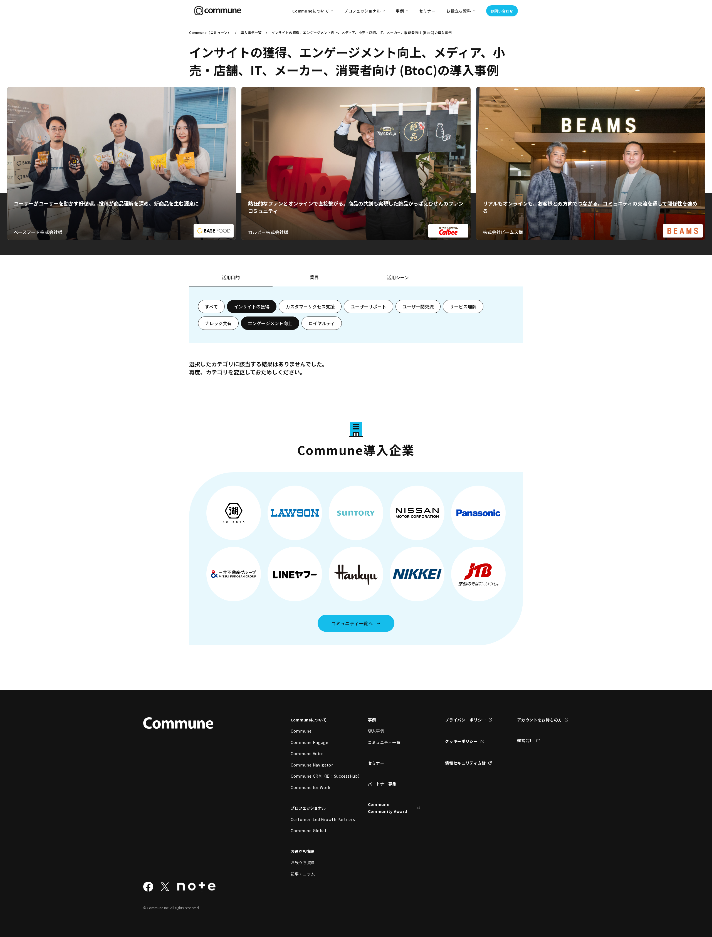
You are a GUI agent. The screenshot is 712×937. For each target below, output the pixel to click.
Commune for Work (310, 787)
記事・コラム (303, 874)
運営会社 (525, 740)
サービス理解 (463, 306)
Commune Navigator (312, 765)
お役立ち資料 (303, 862)
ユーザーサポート (368, 306)
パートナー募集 (382, 784)
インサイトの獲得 (252, 306)
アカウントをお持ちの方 (539, 720)
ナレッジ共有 (218, 323)
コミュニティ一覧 (384, 742)
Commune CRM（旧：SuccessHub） (317, 776)
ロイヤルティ (321, 323)
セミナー (427, 11)
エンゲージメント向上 (270, 323)
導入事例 (376, 731)
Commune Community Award (387, 808)
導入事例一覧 (251, 32)
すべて (211, 306)
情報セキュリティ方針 (465, 763)
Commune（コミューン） (210, 32)
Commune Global (308, 830)
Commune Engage (309, 742)
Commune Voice (307, 753)
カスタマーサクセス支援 (310, 306)
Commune (301, 731)
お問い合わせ (502, 11)
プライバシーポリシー (465, 720)
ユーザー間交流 (418, 306)
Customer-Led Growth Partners (317, 819)
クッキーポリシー (461, 741)
